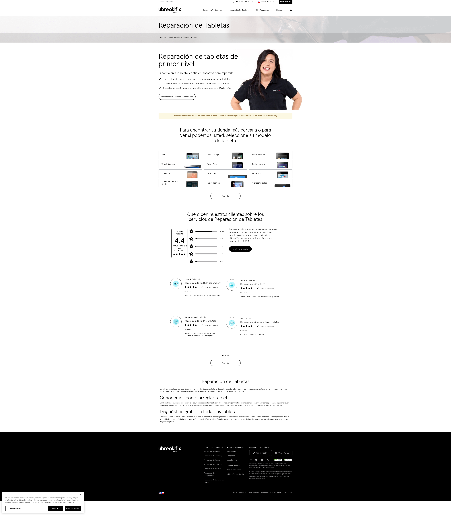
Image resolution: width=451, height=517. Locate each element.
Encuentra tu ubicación (212, 10)
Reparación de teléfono (239, 10)
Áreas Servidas (232, 460)
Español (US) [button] (266, 2)
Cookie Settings (276, 492)
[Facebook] (251, 460)
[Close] (80, 494)
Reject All (55, 508)
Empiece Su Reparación (213, 447)
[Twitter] (257, 460)
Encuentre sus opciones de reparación (177, 97)
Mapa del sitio (288, 492)
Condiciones (265, 492)
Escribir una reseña (240, 249)
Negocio (279, 10)
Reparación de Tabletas (212, 469)
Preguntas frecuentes (234, 470)
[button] (243, 2)
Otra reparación (262, 10)
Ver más (225, 196)
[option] (197, 288)
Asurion (161, 2)
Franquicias (231, 456)
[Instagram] (268, 460)
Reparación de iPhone (212, 451)
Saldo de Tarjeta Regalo (235, 474)
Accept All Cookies (72, 508)
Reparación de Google (212, 460)
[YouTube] (263, 460)
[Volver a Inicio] (172, 10)
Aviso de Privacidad (253, 492)
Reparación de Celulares (213, 464)
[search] (289, 10)
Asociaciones (231, 451)
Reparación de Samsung (213, 456)
